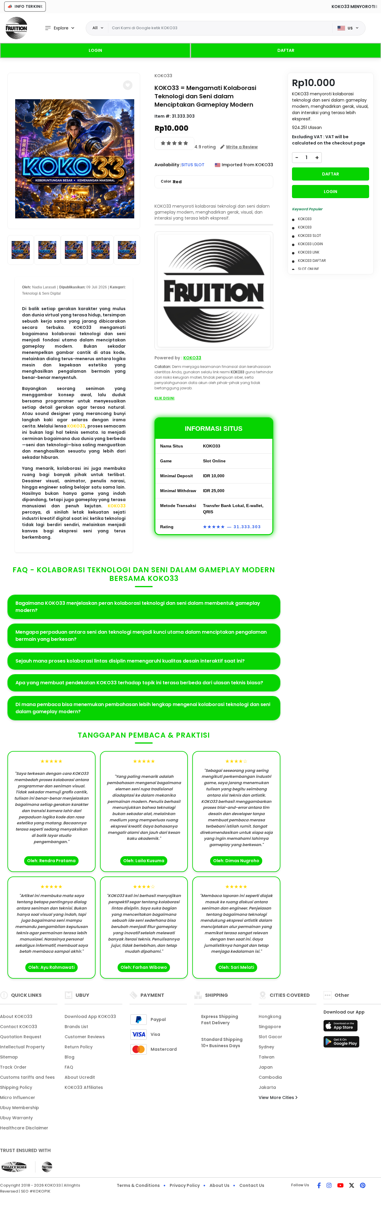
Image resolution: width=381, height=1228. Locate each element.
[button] (127, 85)
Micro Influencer (17, 1097)
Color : (171, 182)
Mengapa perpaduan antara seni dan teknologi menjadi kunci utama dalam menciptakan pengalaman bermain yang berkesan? (141, 636)
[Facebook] (319, 1186)
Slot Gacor (270, 1037)
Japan (266, 1067)
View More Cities (277, 1097)
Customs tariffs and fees (27, 1077)
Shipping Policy (16, 1087)
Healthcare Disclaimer (24, 1128)
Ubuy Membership (19, 1108)
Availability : (167, 165)
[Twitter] (352, 1186)
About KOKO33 (16, 1016)
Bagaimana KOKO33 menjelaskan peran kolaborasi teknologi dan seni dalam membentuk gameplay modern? (137, 607)
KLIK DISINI (164, 398)
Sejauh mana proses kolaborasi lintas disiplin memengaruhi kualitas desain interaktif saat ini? (130, 660)
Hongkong (270, 1016)
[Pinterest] (362, 1186)
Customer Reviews (85, 1037)
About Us (219, 1185)
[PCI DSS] (14, 1167)
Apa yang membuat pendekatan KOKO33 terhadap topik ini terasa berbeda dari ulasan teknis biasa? (139, 682)
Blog (69, 1057)
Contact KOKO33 (18, 1027)
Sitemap (9, 1057)
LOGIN (95, 50)
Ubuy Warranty (16, 1118)
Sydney (266, 1047)
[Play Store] (341, 1043)
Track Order (13, 1067)
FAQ (69, 1067)
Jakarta (267, 1087)
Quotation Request (20, 1037)
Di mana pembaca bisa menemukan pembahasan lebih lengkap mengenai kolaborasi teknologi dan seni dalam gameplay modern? (142, 708)
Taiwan (266, 1057)
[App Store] (341, 1027)
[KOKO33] (16, 28)
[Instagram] (329, 1186)
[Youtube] (340, 1186)
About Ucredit (80, 1077)
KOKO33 (76, 426)
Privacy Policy (185, 1185)
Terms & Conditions (138, 1185)
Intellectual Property (22, 1047)
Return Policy (79, 1047)
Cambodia (270, 1077)
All (95, 27)
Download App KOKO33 (90, 1016)
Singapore (270, 1027)
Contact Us (251, 1185)
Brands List (76, 1027)
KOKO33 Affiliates (84, 1087)
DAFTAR (285, 50)
